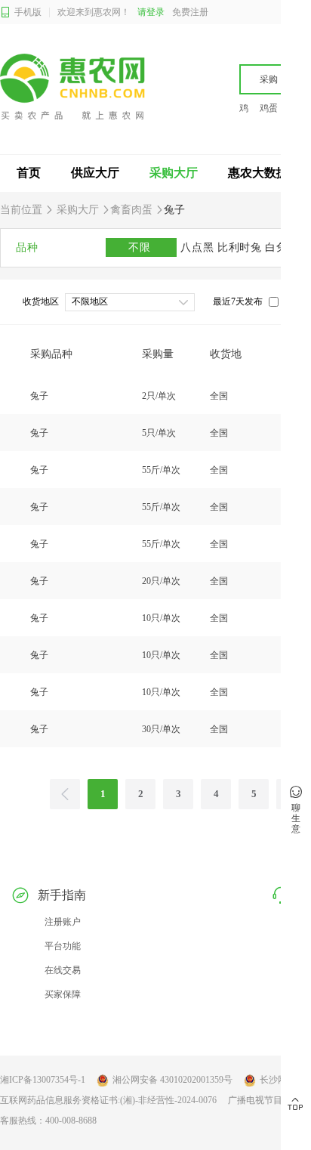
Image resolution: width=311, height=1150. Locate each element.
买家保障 (63, 994)
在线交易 (63, 970)
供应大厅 (95, 172)
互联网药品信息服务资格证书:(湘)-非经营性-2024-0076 (108, 1100)
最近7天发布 (238, 301)
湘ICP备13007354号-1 (42, 1079)
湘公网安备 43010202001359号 (172, 1079)
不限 (141, 247)
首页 (29, 172)
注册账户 (63, 922)
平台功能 (63, 946)
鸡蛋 (269, 108)
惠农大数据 (258, 172)
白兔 (278, 247)
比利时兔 (241, 247)
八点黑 (198, 247)
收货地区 (41, 301)
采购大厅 (173, 172)
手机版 (28, 12)
